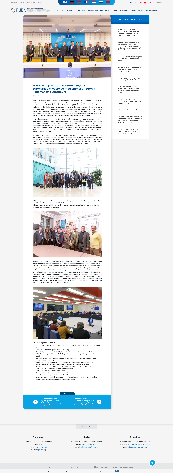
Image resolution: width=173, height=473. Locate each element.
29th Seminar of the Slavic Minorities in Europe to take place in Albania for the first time (128, 90)
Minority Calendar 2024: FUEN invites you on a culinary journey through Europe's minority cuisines (84, 402)
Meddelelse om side (99, 467)
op (152, 463)
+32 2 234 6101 (131, 444)
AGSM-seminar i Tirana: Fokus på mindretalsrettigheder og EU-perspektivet (129, 69)
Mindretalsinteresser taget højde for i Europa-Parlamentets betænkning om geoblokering (51, 402)
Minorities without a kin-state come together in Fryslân (129, 79)
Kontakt (159, 2)
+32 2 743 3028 (144, 444)
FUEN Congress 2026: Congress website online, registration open (130, 59)
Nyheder (69, 10)
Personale (74, 467)
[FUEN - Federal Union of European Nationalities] (30, 10)
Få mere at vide (123, 471)
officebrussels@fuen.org (137, 447)
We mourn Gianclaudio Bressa (129, 110)
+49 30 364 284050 (89, 444)
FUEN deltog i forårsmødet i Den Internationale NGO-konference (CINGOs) (128, 131)
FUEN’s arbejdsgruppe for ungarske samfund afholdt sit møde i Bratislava (129, 101)
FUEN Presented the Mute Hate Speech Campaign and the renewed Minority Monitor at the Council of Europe (130, 32)
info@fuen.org (40, 450)
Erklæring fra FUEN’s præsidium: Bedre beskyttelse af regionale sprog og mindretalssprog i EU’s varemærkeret (130, 120)
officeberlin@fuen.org (89, 447)
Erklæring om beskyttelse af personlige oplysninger (124, 468)
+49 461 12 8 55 (41, 447)
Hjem (49, 467)
